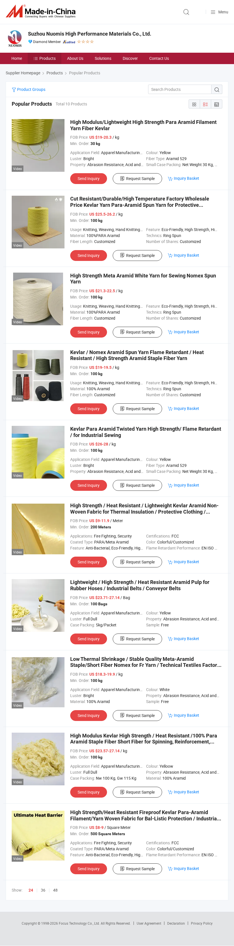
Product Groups (30, 89)
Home (16, 58)
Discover (130, 58)
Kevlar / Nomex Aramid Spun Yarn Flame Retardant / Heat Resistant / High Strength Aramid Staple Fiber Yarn (137, 355)
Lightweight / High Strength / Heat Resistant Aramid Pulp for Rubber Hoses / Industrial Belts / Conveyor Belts (139, 585)
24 (31, 890)
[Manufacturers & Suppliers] (42, 11)
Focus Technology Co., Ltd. (80, 923)
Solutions (103, 58)
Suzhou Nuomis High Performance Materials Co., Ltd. (89, 34)
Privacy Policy (202, 923)
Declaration (176, 923)
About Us (75, 58)
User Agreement (149, 923)
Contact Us (159, 58)
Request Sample (140, 178)
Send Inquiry (89, 178)
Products (47, 58)
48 (55, 890)
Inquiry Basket (186, 178)
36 (43, 890)
